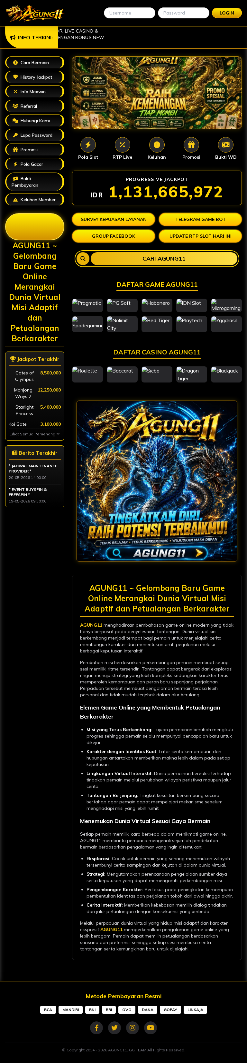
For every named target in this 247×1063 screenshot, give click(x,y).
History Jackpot (35, 77)
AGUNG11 (91, 625)
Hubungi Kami (34, 121)
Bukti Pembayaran (25, 182)
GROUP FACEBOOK (113, 236)
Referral (28, 106)
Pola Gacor (31, 164)
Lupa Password (35, 135)
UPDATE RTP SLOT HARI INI (200, 236)
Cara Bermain (34, 62)
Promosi (39, 149)
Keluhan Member (37, 200)
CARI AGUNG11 (164, 258)
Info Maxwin (32, 91)
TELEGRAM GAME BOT (200, 219)
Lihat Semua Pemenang (33, 434)
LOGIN (227, 13)
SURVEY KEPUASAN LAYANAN (114, 219)
